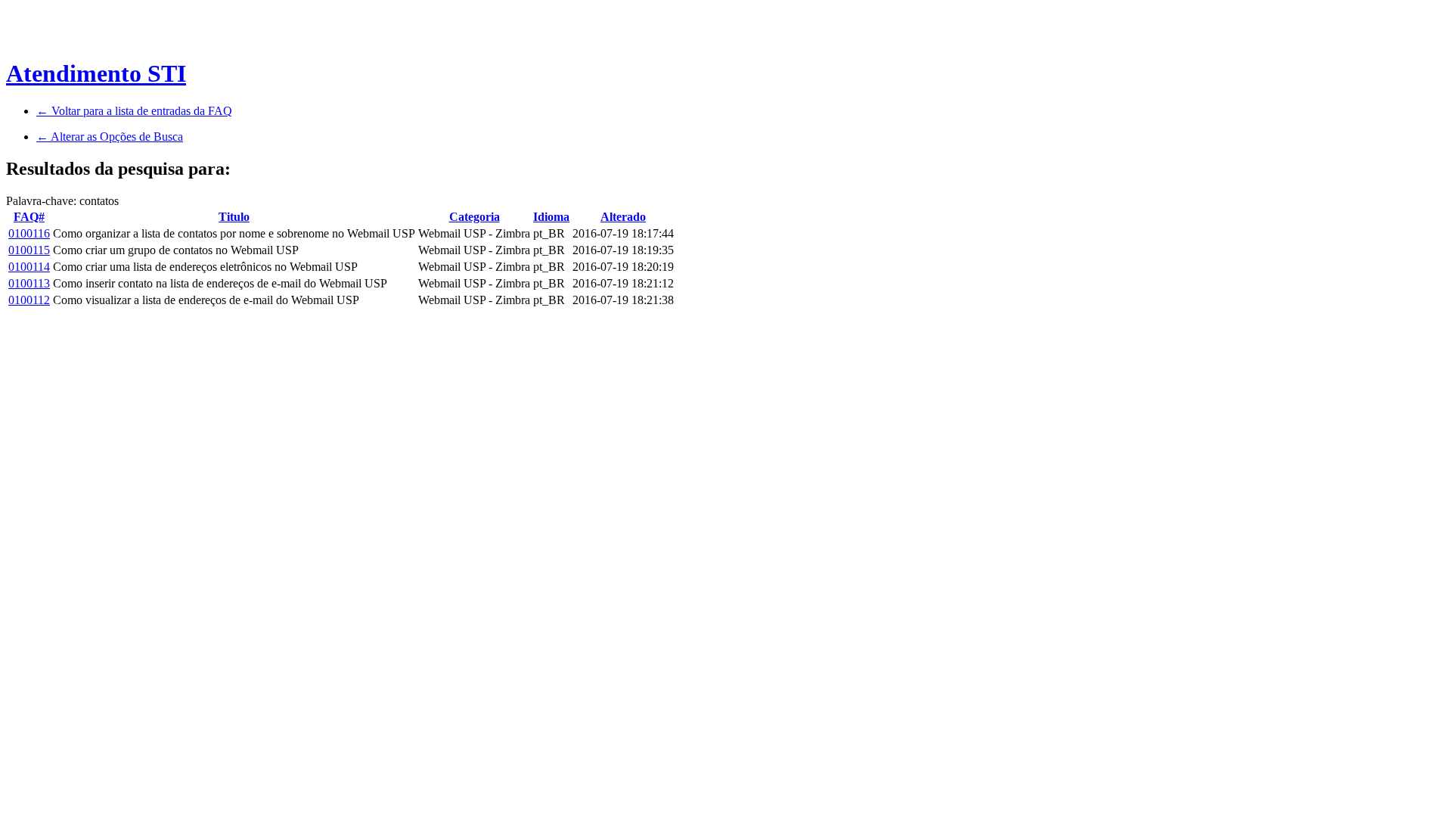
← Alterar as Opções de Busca (109, 136)
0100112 (29, 300)
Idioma (551, 216)
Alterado (623, 216)
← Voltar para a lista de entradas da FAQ (134, 110)
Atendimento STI (96, 73)
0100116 (29, 233)
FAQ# (29, 216)
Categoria (474, 216)
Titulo (234, 216)
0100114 (29, 266)
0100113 (29, 283)
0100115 (29, 250)
